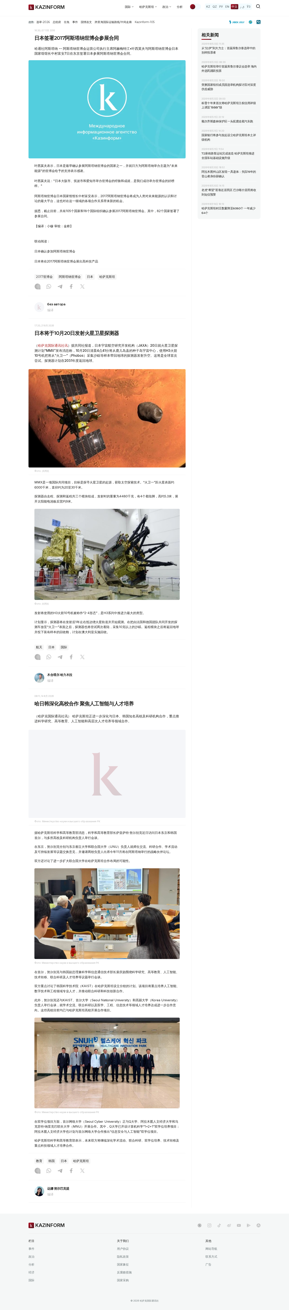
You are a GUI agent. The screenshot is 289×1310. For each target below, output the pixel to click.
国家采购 (123, 1290)
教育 (39, 1171)
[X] (82, 287)
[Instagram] (37, 287)
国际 (64, 647)
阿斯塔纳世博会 (70, 277)
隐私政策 (123, 1266)
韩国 (51, 1171)
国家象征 (123, 1274)
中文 (234, 6)
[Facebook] (71, 287)
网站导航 (211, 1258)
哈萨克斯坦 (107, 277)
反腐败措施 (124, 1282)
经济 (31, 1282)
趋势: (31, 22)
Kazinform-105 (145, 22)
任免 (66, 22)
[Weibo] (229, 1235)
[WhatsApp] (49, 287)
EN (227, 6)
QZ (215, 6)
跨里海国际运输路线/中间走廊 (113, 22)
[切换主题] (195, 7)
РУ (221, 6)
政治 (31, 1266)
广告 (208, 1274)
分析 (180, 6)
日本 (90, 277)
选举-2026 (43, 22)
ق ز (242, 6)
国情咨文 (86, 22)
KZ (208, 6)
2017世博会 (44, 277)
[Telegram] (60, 287)
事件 (75, 22)
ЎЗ (248, 6)
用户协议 (123, 1258)
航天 (39, 647)
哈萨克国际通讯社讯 (53, 345)
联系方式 (211, 1266)
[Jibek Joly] (238, 22)
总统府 (57, 22)
